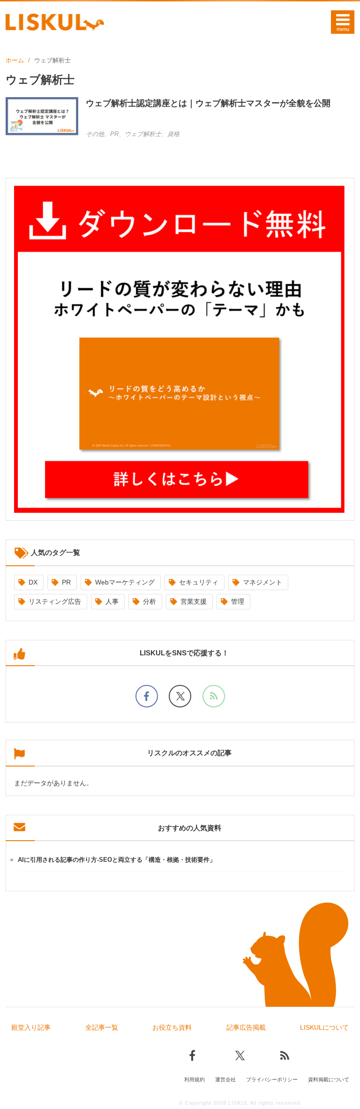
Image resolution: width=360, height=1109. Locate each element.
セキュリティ (198, 582)
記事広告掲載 (246, 1027)
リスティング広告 (55, 601)
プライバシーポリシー (272, 1079)
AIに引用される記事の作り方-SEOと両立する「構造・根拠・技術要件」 (117, 859)
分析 (149, 601)
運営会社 (225, 1079)
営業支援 (193, 601)
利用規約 (194, 1079)
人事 (112, 601)
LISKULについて (324, 1027)
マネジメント (262, 582)
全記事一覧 (101, 1027)
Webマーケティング (125, 582)
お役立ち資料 (172, 1027)
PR (66, 582)
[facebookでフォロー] (146, 696)
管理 (237, 601)
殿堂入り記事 (31, 1027)
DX (33, 582)
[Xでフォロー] (180, 696)
